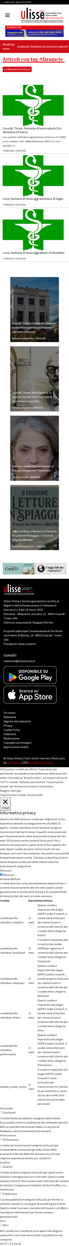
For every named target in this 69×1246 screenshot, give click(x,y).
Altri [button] (2, 1221)
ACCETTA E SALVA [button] (10, 1244)
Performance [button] (8, 1135)
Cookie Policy (12, 730)
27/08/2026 (41, 546)
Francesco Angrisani (21, 407)
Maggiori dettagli (10, 791)
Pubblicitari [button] (7, 1190)
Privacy (8, 726)
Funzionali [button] (6, 1108)
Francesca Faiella (20, 477)
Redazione (10, 717)
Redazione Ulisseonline (23, 338)
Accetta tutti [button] (35, 795)
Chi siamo (9, 713)
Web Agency (14, 763)
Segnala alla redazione (17, 721)
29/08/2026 (41, 338)
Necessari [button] (6, 871)
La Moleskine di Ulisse (17, 69)
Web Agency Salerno (41, 763)
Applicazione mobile (16, 747)
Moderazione (11, 738)
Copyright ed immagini (17, 743)
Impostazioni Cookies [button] (13, 795)
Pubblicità (10, 734)
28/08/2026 (35, 477)
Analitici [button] (5, 1163)
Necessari (9, 875)
